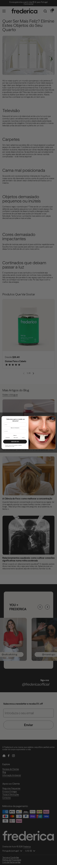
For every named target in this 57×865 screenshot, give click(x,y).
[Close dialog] (53, 418)
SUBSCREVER (15, 441)
